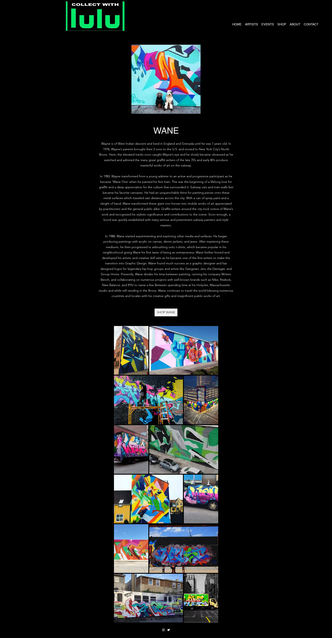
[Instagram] (163, 630)
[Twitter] (168, 630)
